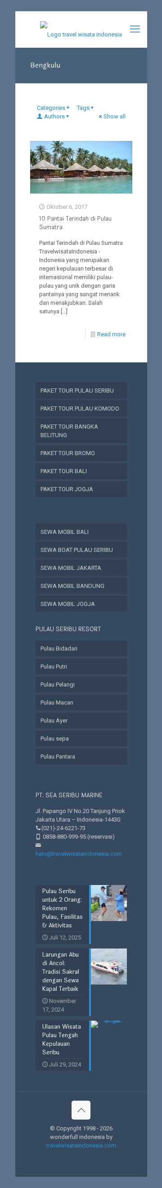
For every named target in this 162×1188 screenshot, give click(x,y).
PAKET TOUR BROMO (67, 453)
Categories (51, 107)
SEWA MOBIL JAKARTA (70, 568)
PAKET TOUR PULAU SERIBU (77, 390)
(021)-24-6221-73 (63, 828)
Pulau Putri (53, 666)
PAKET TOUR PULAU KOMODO (79, 408)
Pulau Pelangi (57, 684)
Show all (115, 116)
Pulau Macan (56, 702)
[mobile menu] (135, 29)
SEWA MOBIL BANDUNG (72, 586)
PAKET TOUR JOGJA (66, 489)
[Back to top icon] (81, 1110)
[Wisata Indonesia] (81, 29)
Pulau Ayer (54, 720)
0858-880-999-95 (64, 836)
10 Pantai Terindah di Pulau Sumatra (75, 223)
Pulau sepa (54, 738)
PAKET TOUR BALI (63, 471)
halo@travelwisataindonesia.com (79, 853)
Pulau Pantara (57, 756)
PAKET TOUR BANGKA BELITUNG (69, 430)
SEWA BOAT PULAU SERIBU (76, 550)
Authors (54, 116)
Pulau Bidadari (58, 648)
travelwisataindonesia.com (81, 1145)
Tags (83, 107)
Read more (111, 334)
